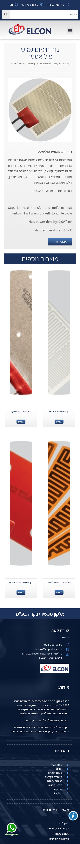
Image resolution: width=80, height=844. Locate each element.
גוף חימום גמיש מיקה (21, 411)
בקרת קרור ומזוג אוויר (58, 828)
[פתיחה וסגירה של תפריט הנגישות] (73, 815)
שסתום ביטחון (62, 833)
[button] (70, 30)
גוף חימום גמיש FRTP (59, 411)
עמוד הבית (64, 63)
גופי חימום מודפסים (59, 839)
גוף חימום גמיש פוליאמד (59, 582)
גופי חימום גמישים (48, 63)
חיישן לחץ (64, 823)
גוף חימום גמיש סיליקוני (20, 582)
